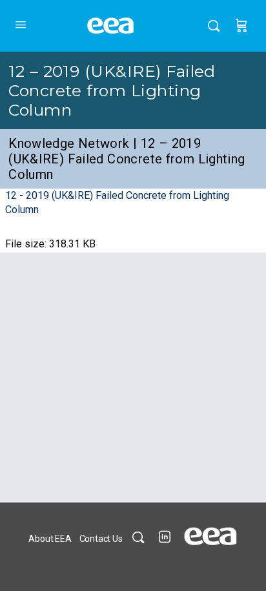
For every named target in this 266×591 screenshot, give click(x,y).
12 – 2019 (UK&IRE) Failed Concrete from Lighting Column (112, 90)
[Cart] (241, 26)
